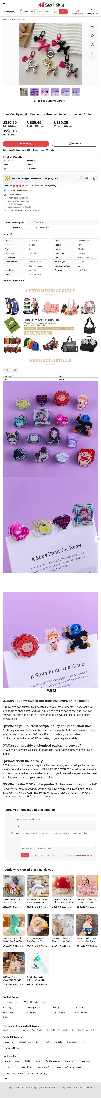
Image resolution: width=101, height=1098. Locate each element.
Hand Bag (7, 1007)
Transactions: (43, 185)
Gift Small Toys (26, 1067)
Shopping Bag (32, 1007)
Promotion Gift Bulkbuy (37, 1073)
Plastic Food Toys (74, 1042)
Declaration (78, 1088)
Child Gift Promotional (14, 1073)
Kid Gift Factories (53, 1061)
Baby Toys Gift (43, 1067)
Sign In (6, 210)
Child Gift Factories (32, 1061)
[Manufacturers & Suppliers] (50, 4)
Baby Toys (9, 1042)
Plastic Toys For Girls (53, 1042)
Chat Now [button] (76, 143)
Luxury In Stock (56, 1012)
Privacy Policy (90, 1088)
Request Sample (47, 150)
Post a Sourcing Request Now (78, 855)
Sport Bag (54, 1007)
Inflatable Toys (25, 1042)
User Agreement (65, 1088)
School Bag (31, 1012)
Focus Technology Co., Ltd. (33, 1088)
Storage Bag (8, 1012)
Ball (37, 1042)
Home (5, 19)
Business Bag (79, 1007)
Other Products (80, 1012)
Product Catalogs (39, 1002)
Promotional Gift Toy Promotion (68, 1067)
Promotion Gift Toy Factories (77, 1061)
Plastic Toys (20, 19)
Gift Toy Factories (12, 1061)
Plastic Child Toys (12, 1048)
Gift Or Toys (9, 1067)
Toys (11, 19)
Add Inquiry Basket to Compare (51, 100)
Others (5, 1017)
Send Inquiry (26, 143)
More (5, 1078)
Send (25, 855)
